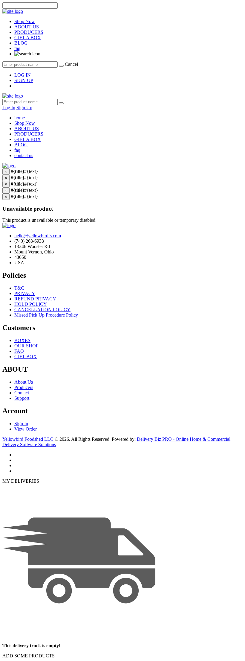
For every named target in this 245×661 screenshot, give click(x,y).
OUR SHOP (26, 345)
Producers (23, 387)
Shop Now (24, 21)
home (19, 117)
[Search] (61, 66)
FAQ (19, 351)
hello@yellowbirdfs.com (37, 235)
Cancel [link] (71, 64)
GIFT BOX (25, 356)
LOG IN (22, 75)
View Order (25, 428)
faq (17, 48)
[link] (27, 53)
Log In (8, 107)
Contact (21, 392)
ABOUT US (26, 26)
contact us (23, 155)
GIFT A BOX (27, 37)
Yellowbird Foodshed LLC (27, 439)
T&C (19, 288)
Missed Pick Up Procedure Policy (46, 314)
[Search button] (61, 103)
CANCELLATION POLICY (42, 309)
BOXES (22, 340)
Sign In (21, 423)
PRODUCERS (28, 32)
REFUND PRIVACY (35, 298)
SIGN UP (23, 80)
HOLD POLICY (30, 304)
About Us (23, 382)
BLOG (21, 42)
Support (21, 398)
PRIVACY (24, 293)
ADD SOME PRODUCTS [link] (28, 655)
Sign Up (24, 107)
